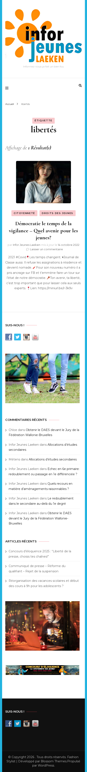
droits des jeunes (57, 213)
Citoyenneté (24, 213)
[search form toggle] (80, 85)
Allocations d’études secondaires (53, 459)
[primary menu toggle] (8, 88)
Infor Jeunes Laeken (26, 244)
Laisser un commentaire (46, 249)
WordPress (46, 765)
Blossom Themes (54, 761)
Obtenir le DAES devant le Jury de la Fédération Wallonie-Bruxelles (40, 518)
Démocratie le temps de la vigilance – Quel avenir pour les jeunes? (43, 230)
